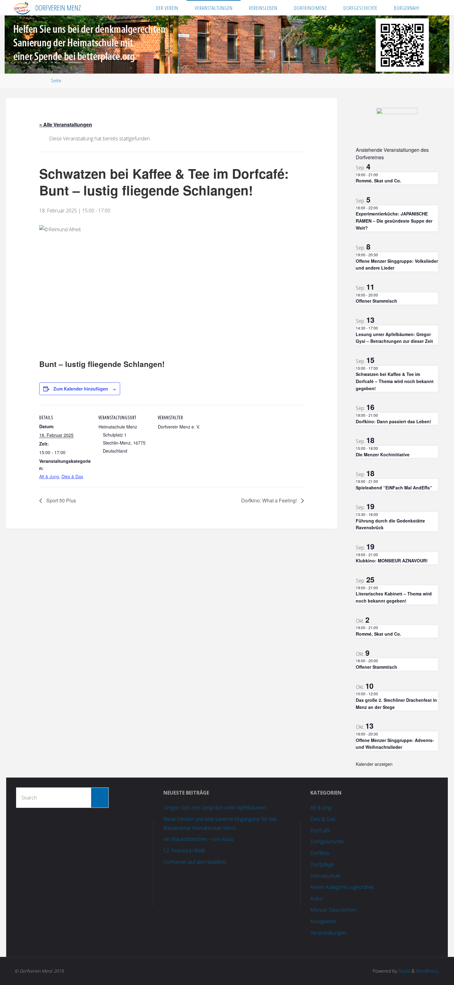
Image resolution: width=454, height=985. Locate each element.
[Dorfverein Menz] (22, 7)
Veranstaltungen (328, 932)
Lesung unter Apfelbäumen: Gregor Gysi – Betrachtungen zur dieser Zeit (394, 337)
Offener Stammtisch (376, 301)
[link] (433, 7)
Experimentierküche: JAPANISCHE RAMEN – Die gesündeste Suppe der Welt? (394, 221)
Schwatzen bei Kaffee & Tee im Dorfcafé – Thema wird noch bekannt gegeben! (395, 381)
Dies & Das (72, 476)
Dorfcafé (320, 830)
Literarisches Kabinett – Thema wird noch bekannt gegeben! (394, 597)
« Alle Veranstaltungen (65, 124)
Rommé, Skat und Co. (378, 180)
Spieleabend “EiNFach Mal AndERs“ (394, 487)
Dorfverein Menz (58, 7)
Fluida (403, 971)
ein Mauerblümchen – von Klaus (198, 839)
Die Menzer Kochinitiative (383, 454)
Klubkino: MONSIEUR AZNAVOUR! (392, 560)
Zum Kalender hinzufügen (80, 389)
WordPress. (427, 971)
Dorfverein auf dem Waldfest (194, 862)
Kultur (316, 898)
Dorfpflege (322, 864)
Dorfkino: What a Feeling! (269, 500)
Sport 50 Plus (60, 500)
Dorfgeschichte (327, 841)
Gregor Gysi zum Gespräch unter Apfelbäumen (214, 807)
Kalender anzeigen (374, 764)
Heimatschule (325, 875)
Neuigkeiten (323, 921)
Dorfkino (320, 853)
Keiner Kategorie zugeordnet (342, 887)
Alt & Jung (49, 476)
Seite (56, 80)
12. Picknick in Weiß (184, 850)
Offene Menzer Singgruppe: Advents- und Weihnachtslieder (395, 743)
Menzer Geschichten (333, 909)
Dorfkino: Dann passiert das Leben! (393, 421)
